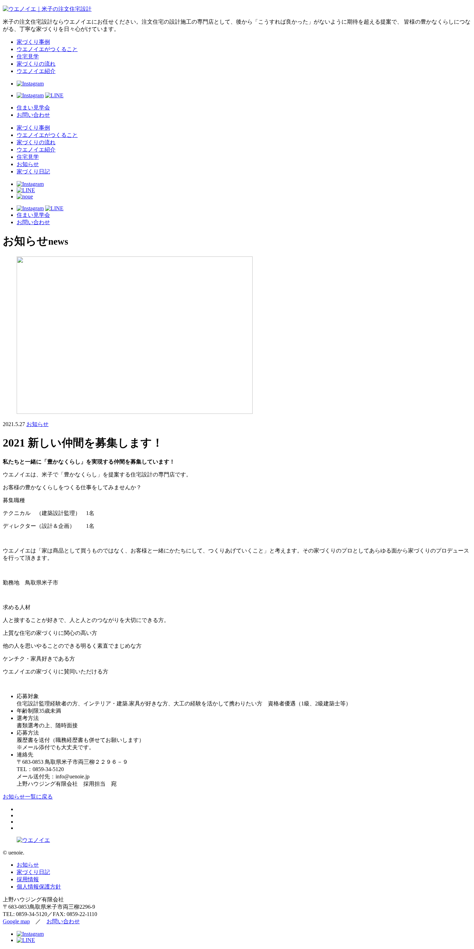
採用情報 (28, 879)
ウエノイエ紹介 (36, 71)
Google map (16, 921)
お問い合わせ (33, 115)
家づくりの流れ (36, 64)
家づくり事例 (33, 42)
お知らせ (28, 164)
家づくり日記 (33, 171)
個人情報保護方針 (39, 887)
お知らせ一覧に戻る (28, 797)
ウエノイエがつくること (47, 49)
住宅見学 (28, 56)
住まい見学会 (33, 108)
